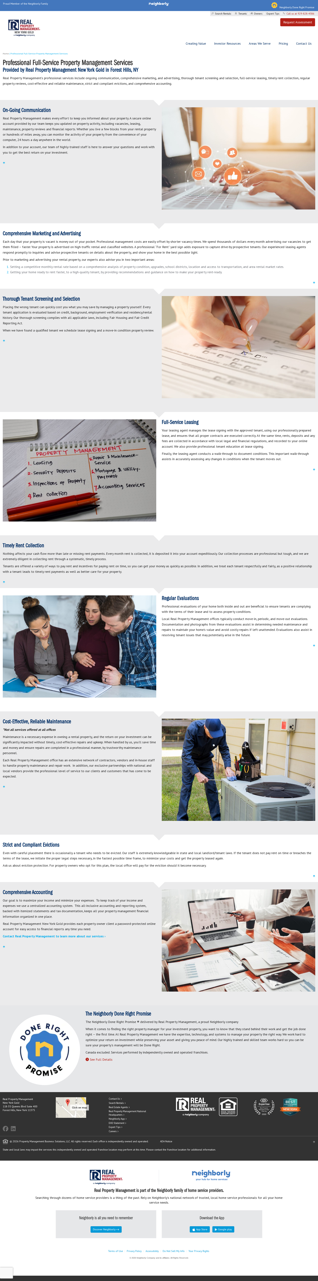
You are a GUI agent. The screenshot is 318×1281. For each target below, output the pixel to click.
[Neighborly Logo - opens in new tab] (222, 1175)
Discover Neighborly (104, 1229)
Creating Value (196, 43)
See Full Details (101, 1059)
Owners (258, 13)
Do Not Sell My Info (174, 1251)
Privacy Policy (134, 1251)
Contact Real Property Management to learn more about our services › (54, 936)
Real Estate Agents (118, 1107)
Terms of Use (115, 1251)
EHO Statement (116, 1123)
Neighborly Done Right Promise (297, 7)
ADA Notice (166, 1141)
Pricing (283, 43)
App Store (201, 1229)
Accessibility (152, 1251)
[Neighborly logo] (159, 3)
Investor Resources (227, 43)
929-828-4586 (306, 13)
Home (6, 53)
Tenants (242, 13)
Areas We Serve (260, 43)
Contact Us (304, 43)
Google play (224, 1229)
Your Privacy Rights (198, 1251)
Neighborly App (117, 1118)
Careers (113, 1131)
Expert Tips (273, 13)
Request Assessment (297, 22)
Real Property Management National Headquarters (127, 1113)
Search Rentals (223, 13)
